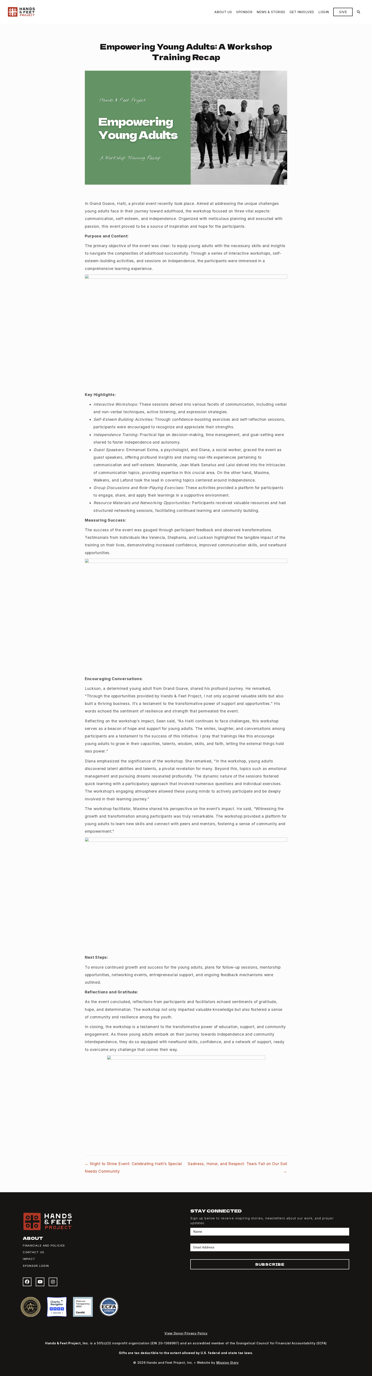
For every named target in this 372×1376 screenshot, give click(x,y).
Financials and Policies (44, 1245)
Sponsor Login (36, 1265)
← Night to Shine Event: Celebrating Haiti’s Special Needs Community (133, 1167)
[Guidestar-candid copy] (83, 1307)
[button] (359, 12)
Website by (218, 1362)
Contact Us (33, 1252)
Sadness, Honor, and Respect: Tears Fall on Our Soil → (237, 1167)
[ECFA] (109, 1307)
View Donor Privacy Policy (186, 1333)
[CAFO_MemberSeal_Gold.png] (30, 1307)
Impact (29, 1259)
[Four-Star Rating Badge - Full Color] (57, 1307)
